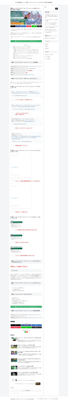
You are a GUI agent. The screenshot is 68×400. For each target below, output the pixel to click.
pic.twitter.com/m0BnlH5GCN (28, 121)
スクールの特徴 (13, 321)
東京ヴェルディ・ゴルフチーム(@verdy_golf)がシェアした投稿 (21, 208)
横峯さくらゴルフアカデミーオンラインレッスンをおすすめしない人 (23, 55)
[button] (39, 26)
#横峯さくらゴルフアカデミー (26, 137)
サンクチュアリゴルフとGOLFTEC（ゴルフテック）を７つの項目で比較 (51, 24)
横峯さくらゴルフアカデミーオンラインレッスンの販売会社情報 (23, 58)
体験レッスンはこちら (29, 74)
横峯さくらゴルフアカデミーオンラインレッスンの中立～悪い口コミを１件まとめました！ (26, 53)
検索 (56, 8)
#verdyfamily (34, 137)
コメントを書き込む (26, 390)
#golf (29, 136)
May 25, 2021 (32, 109)
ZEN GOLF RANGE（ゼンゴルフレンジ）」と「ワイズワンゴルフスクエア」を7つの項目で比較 (51, 31)
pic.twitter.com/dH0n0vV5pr (30, 106)
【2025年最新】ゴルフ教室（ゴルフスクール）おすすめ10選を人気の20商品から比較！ (51, 16)
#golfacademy (33, 136)
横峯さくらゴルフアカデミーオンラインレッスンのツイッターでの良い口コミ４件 (26, 49)
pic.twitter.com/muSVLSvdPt (16, 138)
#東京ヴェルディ (18, 137)
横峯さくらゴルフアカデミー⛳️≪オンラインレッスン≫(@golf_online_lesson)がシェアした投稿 (23, 177)
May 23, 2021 (29, 141)
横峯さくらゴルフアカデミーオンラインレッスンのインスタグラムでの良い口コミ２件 (26, 50)
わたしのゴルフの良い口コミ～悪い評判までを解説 (51, 20)
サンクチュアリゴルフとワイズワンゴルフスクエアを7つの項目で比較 (51, 27)
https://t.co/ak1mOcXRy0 (21, 106)
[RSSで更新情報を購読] (27, 332)
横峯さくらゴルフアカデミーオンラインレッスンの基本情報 (22, 46)
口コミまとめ (15, 54)
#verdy (37, 136)
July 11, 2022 (24, 95)
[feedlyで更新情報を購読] (25, 332)
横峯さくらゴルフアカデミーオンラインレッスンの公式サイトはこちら (26, 41)
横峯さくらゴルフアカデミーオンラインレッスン (33, 317)
